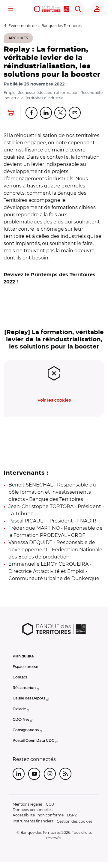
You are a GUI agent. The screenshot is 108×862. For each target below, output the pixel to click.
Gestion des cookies (74, 821)
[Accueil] (51, 9)
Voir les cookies (54, 400)
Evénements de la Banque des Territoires (45, 25)
